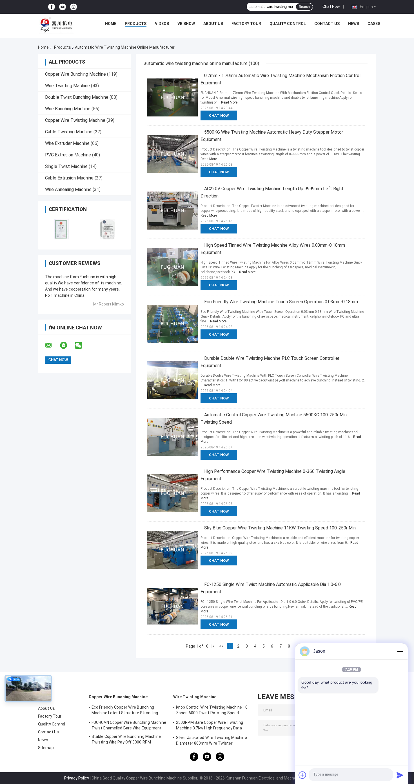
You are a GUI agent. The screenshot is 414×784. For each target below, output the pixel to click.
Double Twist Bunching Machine (76, 97)
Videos (162, 23)
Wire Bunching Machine (67, 108)
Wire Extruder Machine (67, 143)
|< (213, 646)
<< (221, 646)
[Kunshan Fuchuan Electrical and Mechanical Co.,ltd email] (52, 345)
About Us (213, 23)
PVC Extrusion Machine (68, 155)
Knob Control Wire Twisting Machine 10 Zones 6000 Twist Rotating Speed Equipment (212, 711)
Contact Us (327, 23)
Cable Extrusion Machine (69, 178)
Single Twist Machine (66, 166)
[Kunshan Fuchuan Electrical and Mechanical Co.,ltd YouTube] (62, 6)
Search (304, 7)
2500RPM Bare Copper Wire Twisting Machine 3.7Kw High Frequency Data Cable (209, 726)
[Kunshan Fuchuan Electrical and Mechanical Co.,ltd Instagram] (73, 6)
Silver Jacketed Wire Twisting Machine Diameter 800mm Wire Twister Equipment (211, 741)
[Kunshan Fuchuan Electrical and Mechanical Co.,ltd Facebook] (51, 6)
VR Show (186, 23)
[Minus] (400, 651)
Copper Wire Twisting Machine (75, 120)
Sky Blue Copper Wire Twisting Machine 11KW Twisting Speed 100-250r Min (280, 528)
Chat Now (331, 6)
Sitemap (46, 747)
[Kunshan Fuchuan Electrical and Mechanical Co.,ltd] (56, 25)
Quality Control (288, 23)
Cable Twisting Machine (68, 131)
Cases (374, 23)
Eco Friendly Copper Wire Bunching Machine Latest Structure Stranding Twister (125, 711)
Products (135, 23)
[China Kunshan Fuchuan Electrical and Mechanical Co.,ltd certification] (61, 229)
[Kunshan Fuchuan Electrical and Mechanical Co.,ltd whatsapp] (67, 345)
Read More (229, 102)
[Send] (399, 775)
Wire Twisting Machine (67, 85)
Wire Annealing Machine (68, 189)
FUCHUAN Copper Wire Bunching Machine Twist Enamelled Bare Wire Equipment (129, 725)
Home (110, 23)
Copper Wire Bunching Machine (75, 74)
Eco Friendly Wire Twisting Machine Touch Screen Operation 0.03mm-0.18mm (281, 301)
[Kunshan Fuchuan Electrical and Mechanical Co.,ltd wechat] (82, 345)
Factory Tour (246, 23)
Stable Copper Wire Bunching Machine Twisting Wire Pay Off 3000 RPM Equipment (126, 740)
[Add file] (302, 775)
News (353, 23)
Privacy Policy (76, 778)
